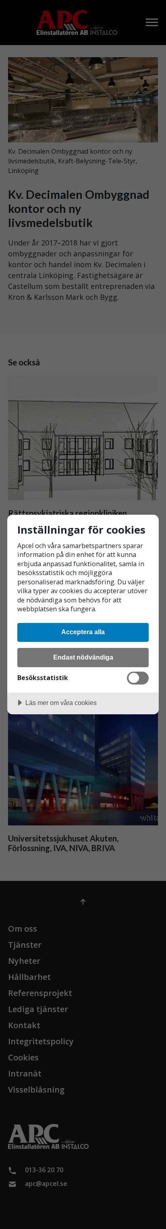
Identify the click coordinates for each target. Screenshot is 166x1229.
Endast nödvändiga (83, 657)
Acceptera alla (83, 631)
